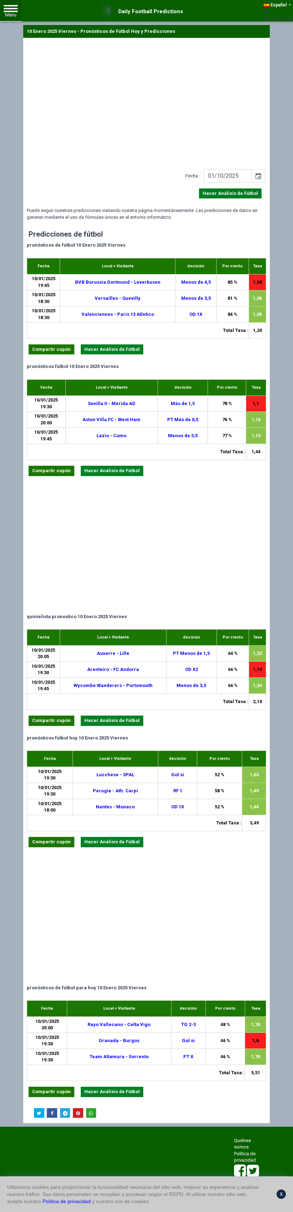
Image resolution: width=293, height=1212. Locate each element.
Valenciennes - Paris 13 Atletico (117, 314)
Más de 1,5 (183, 403)
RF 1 (177, 790)
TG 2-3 (188, 1024)
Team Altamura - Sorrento (119, 1056)
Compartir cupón (51, 349)
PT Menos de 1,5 (191, 653)
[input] (227, 176)
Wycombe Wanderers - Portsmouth (113, 685)
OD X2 (191, 669)
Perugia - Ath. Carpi (115, 790)
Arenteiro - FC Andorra (113, 669)
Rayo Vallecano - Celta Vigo (119, 1024)
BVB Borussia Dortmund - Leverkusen (117, 282)
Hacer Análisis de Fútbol (230, 193)
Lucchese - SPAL (115, 774)
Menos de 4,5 (196, 282)
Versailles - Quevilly (117, 298)
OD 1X (195, 314)
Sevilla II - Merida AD (111, 403)
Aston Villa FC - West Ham (111, 419)
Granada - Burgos (119, 1040)
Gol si (177, 774)
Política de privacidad (67, 1201)
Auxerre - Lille (113, 653)
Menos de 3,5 (196, 298)
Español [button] (278, 4)
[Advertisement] (146, 105)
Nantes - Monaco (115, 806)
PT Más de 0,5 (182, 419)
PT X (188, 1056)
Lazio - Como (111, 435)
